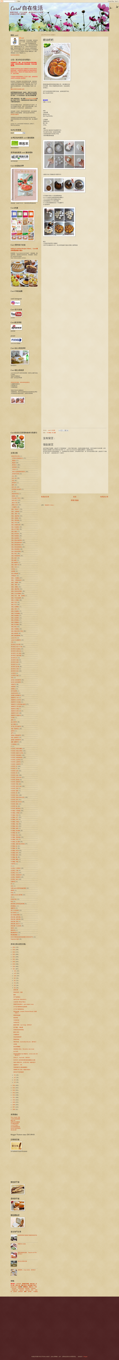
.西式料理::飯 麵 (15, 666)
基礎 (32, 1287)
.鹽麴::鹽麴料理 (15, 742)
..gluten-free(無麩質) (16, 640)
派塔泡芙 (14, 1288)
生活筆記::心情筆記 (16, 868)
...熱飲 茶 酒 (14, 502)
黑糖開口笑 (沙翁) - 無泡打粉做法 (22, 1069)
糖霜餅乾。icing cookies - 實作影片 (27, 1270)
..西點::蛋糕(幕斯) (15, 549)
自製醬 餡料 (15, 1290)
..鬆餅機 (13, 571)
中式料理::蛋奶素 (15, 779)
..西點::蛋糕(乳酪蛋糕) (16, 540)
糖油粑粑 (16, 1017)
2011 (14, 1097)
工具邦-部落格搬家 (15, 1119)
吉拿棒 (15, 1044)
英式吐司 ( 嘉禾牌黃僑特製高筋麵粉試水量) (24, 1060)
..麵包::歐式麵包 (15, 624)
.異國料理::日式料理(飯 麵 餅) (18, 704)
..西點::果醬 (14, 531)
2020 (14, 961)
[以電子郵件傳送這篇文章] (59, 430)
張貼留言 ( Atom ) (49, 505)
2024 (14, 952)
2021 (14, 959)
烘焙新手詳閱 (25, 1283)
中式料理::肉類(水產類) (17, 750)
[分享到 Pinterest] (67, 430)
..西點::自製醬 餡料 (16, 524)
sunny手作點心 (14, 1125)
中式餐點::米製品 (15, 821)
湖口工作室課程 (15, 910)
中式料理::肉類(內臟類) (17, 748)
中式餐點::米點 (15, 824)
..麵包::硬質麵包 (15, 620)
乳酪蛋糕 (21, 1290)
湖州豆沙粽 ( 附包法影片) (20, 999)
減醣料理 (13, 908)
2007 (14, 1107)
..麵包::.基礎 (14, 584)
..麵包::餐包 (14, 626)
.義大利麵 (13, 724)
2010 (14, 1100)
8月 (15, 980)
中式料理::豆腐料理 (16, 762)
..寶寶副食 (13, 575)
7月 (15, 983)
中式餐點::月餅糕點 (16, 810)
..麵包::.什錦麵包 (15, 578)
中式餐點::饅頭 (15, 855)
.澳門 (12, 733)
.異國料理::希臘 (15, 708)
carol (22, 38)
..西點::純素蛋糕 (15, 538)
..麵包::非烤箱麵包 (15, 613)
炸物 (12, 892)
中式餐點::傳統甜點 (16, 837)
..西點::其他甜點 (15, 527)
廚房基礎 (18, 1283)
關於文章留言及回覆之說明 (17, 89)
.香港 (12, 677)
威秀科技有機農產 (15, 1122)
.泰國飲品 (13, 688)
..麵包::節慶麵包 (15, 622)
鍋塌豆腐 (16, 989)
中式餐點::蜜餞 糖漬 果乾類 (18, 844)
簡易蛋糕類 (21, 1288)
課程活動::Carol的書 (16, 926)
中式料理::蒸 (14, 793)
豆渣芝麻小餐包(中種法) (20, 1002)
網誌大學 (13, 1120)
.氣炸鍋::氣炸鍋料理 (16, 680)
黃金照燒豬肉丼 (17, 1037)
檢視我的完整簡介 (15, 55)
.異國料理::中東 (15, 697)
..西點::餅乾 (14, 553)
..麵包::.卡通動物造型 (16, 580)
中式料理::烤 (14, 773)
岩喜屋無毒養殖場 (15, 1126)
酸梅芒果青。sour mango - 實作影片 (23, 1025)
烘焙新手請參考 (15, 114)
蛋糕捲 (15, 1291)
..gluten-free (14, 637)
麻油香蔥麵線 (17, 1046)
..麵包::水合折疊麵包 (16, 593)
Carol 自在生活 (27, 8)
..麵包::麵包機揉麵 (15, 635)
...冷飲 (12, 480)
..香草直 (13, 569)
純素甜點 (27, 1288)
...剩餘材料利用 (15, 493)
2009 (14, 1102)
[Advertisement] (74, 301)
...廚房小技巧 (14, 500)
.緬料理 (13, 731)
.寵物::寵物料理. (15, 737)
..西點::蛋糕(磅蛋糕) (16, 551)
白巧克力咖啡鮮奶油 (19, 1009)
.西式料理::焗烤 (15, 662)
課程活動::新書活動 (16, 919)
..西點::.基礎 (14, 513)
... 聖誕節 (13, 462)
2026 (14, 947)
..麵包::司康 (14, 602)
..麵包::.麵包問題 (15, 589)
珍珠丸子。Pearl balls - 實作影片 (22, 1057)
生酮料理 (13, 881)
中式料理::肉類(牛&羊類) (17, 753)
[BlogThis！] (61, 430)
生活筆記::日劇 (15, 870)
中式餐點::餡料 (15, 852)
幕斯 (32, 1290)
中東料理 (13, 863)
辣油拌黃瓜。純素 (18, 992)
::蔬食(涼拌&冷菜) (15, 456)
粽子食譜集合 (17, 997)
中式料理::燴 (14, 806)
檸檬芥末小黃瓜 (22, 1244)
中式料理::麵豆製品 (16, 808)
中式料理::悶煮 (15, 784)
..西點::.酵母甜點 (15, 520)
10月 (15, 975)
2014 (14, 1090)
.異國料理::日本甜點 (16, 702)
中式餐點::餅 (14, 848)
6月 (15, 985)
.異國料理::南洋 (15, 713)
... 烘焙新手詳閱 (15, 473)
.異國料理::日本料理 (16, 700)
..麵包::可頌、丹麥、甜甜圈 (18, 595)
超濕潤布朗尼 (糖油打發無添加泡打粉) (27, 1235)
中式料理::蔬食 (15, 795)
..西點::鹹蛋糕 (14, 562)
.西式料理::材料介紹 (16, 651)
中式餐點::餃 (14, 846)
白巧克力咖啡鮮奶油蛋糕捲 (20, 1006)
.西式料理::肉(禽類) (16, 649)
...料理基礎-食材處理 (16, 489)
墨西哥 (12, 928)
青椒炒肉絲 (16, 1039)
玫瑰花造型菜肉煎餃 (19, 1029)
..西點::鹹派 (14, 560)
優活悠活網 (13, 1130)
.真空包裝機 (14, 691)
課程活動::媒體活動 (16, 917)
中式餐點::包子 (15, 817)
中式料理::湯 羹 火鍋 (16, 786)
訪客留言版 (14, 899)
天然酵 (19, 1287)
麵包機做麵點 (14, 934)
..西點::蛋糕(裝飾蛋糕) (16, 547)
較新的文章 (45, 497)
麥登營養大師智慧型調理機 (18, 903)
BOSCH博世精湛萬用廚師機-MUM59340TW (22, 937)
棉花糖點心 (14, 906)
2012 (14, 1095)
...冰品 (12, 476)
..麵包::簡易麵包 (15, 629)
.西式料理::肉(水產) (16, 644)
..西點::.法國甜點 (15, 511)
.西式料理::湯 (14, 664)
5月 (15, 987)
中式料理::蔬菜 (15, 799)
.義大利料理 (14, 722)
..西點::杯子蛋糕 (15, 529)
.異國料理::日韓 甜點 (16, 706)
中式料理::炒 (14, 766)
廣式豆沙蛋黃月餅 (22, 1261)
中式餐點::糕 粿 (15, 850)
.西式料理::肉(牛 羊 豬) (17, 646)
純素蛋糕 (33, 1288)
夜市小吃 (18, 1285)
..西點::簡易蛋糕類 (15, 555)
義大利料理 (14, 912)
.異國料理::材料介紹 (16, 711)
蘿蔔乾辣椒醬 (17, 1015)
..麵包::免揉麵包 (15, 606)
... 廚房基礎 (14, 467)
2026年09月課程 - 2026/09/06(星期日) (20, 382)
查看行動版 (75, 500)
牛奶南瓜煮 (16, 1020)
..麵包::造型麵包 (15, 618)
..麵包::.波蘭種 (14, 582)
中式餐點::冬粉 (15, 815)
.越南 (12, 719)
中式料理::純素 (15, 775)
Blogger (85, 1356)
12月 (15, 971)
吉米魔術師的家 (15, 1123)
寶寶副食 (25, 1287)
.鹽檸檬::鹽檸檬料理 (16, 739)
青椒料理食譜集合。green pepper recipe (24, 1004)
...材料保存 (14, 482)
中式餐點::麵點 (15, 859)
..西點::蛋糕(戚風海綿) (16, 542)
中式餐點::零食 (15, 839)
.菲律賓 (13, 717)
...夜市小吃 (14, 487)
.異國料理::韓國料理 (16, 715)
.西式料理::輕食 (15, 671)
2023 (14, 954)
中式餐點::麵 (14, 857)
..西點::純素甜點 (15, 535)
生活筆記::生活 (15, 872)
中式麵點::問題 (15, 861)
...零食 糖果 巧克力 (16, 498)
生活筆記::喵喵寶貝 (16, 877)
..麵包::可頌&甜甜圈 (16, 598)
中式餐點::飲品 (15, 835)
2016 (14, 1085)
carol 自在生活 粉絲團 (31, 98)
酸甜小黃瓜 (16, 1032)
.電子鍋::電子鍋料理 (16, 726)
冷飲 (12, 886)
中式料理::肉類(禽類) (16, 755)
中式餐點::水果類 (15, 813)
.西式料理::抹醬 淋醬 (16, 655)
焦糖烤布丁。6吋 (18, 1064)
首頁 (74, 497)
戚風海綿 (27, 1290)
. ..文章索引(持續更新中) (17, 458)
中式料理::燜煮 (15, 804)
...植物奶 (13, 496)
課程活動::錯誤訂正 (16, 923)
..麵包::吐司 (14, 604)
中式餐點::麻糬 (15, 828)
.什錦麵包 (35, 1291)
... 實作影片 (14, 465)
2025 (14, 949)
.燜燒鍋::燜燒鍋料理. (16, 735)
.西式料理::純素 (15, 660)
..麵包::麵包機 (14, 633)
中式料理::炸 (14, 768)
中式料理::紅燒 (15, 770)
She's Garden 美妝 (15, 1117)
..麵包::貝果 (14, 609)
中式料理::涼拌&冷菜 (16, 777)
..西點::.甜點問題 (15, 516)
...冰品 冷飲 (14, 478)
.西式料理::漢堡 (15, 669)
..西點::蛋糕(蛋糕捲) (16, 544)
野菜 (12, 901)
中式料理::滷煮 (15, 790)
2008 (14, 1104)
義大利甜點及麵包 (15, 914)
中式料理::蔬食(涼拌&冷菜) (18, 797)
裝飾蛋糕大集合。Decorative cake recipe (24, 1049)
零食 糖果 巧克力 (32, 1285)
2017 (14, 969)
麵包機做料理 (14, 932)
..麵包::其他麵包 (15, 611)
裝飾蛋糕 (20, 1291)
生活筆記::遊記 (15, 879)
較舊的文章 (104, 497)
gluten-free (13, 1287)
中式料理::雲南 (15, 788)
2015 (14, 1087)
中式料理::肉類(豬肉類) (17, 757)
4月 (15, 1075)
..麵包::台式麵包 (15, 600)
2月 (15, 1080)
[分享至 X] (63, 430)
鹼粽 (15, 994)
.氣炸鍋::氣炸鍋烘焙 (16, 682)
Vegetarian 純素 (15, 939)
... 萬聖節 (13, 460)
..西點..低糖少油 (15, 564)
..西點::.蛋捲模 (14, 518)
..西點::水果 (14, 522)
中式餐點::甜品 (15, 826)
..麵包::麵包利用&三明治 (17, 631)
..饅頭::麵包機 (14, 573)
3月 (15, 1077)
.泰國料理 (13, 684)
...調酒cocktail (14, 504)
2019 (14, 964)
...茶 (12, 491)
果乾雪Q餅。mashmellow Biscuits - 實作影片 (25, 1041)
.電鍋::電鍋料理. (15, 728)
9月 (15, 978)
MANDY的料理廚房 (15, 1128)
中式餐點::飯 (14, 832)
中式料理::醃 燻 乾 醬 (16, 801)
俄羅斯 (12, 890)
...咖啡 (12, 485)
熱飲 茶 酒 (23, 1285)
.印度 (12, 642)
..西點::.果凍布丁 (15, 509)
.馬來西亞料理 (14, 693)
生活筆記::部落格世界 (16, 875)
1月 (15, 1082)
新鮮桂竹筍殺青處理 (19, 1072)
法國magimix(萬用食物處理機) (18, 888)
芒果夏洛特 (16, 1034)
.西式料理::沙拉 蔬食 (16, 653)
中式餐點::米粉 (15, 819)
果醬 (36, 1287)
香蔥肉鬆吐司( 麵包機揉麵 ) (20, 1067)
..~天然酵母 (14, 507)
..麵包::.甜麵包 (14, 587)
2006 (14, 1109)
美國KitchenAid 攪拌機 (17, 894)
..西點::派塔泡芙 (15, 533)
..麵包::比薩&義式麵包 (16, 591)
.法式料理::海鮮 (15, 675)
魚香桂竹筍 (16, 1022)
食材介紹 (32, 1283)
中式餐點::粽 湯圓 (51, 432)
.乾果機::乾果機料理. (16, 695)
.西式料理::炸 (14, 657)
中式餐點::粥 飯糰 (15, 830)
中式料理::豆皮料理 (16, 759)
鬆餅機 (29, 1291)
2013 (14, 1092)
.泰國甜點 (13, 686)
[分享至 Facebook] (65, 430)
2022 (14, 957)
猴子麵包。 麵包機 (18, 1027)
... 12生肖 (13, 469)
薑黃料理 (13, 930)
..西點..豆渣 (14, 567)
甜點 (30, 1287)
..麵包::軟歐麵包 (15, 615)
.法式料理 (13, 673)
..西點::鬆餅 (14, 558)
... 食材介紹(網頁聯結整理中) (18, 471)
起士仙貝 (16, 1051)
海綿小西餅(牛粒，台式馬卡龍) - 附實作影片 (25, 1062)
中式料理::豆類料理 (16, 764)
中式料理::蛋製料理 (16, 781)
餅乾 (25, 1291)
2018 (14, 966)
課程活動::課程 (15, 921)
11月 (15, 973)
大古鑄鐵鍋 (14, 744)
